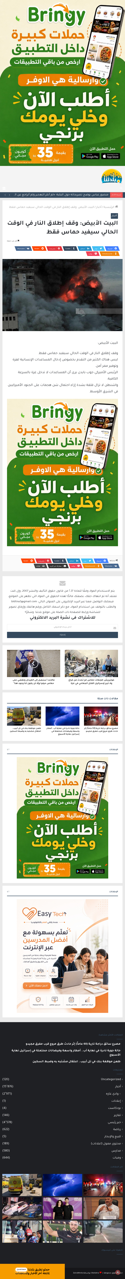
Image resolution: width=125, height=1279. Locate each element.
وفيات (117, 1158)
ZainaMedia (78, 1273)
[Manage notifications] (117, 1272)
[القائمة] (3, 188)
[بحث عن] (121, 188)
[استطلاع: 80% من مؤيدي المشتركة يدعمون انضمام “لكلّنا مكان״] (62, 1208)
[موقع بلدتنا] (112, 175)
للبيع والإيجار (113, 1136)
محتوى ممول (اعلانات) (106, 1143)
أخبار (99, 207)
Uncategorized (111, 1079)
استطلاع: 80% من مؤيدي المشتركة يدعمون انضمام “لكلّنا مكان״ (68, 194)
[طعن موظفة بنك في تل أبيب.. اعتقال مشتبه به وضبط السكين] (24, 716)
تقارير (117, 1115)
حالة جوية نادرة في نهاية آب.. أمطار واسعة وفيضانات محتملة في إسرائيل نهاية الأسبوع (62, 731)
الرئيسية (109, 207)
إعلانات (116, 1101)
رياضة (117, 1129)
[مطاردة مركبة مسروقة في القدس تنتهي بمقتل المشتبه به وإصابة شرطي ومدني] (22, 1208)
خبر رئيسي (114, 1122)
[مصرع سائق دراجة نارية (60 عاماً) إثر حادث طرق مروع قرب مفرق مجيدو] (101, 716)
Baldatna (95, 1273)
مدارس (116, 1151)
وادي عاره (112, 1094)
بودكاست (114, 1108)
